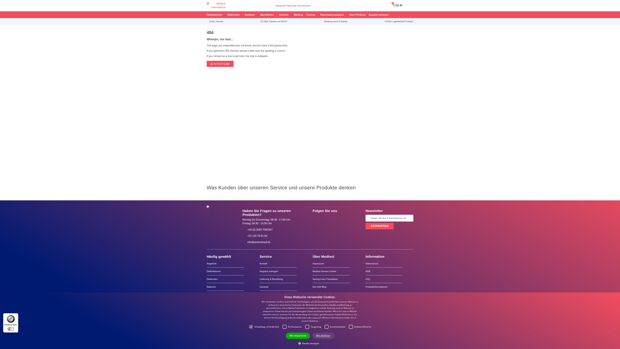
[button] (310, 343)
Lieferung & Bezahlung (271, 279)
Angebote (212, 263)
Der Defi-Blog (319, 287)
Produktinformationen (377, 287)
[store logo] (216, 5)
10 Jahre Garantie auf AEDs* (273, 21)
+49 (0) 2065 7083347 (260, 229)
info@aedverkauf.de (258, 242)
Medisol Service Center (324, 271)
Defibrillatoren (214, 271)
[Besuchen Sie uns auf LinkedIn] (325, 218)
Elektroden (212, 279)
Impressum (318, 263)
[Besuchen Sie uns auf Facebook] (316, 218)
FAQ (368, 279)
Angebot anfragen (269, 271)
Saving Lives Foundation (325, 279)
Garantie (264, 287)
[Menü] (16, 315)
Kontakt (263, 263)
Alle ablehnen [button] (323, 335)
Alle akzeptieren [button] (297, 335)
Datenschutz (372, 263)
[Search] (343, 6)
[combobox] (310, 5)
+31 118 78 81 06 (257, 235)
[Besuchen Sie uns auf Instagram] (334, 218)
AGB (368, 271)
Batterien (211, 287)
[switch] (11, 329)
